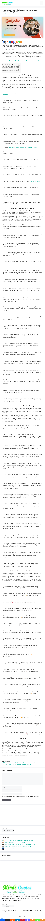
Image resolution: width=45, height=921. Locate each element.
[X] (5, 42)
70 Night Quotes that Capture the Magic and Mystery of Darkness (20, 849)
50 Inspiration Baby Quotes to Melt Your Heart (16, 842)
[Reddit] (7, 42)
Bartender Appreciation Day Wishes (11, 67)
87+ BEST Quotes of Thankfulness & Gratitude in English (23, 147)
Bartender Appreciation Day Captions (11, 70)
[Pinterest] (12, 42)
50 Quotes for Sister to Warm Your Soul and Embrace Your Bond (20, 844)
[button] (38, 3)
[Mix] (17, 42)
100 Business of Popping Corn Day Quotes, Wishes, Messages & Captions (20, 762)
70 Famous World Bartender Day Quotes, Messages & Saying (24, 60)
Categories (4, 828)
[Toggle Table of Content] (18, 65)
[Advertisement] (22, 815)
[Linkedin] (10, 42)
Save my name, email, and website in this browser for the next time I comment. (21, 796)
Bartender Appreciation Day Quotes (11, 66)
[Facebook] (3, 42)
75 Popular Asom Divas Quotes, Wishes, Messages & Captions (17, 764)
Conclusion (5, 71)
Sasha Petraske (35, 181)
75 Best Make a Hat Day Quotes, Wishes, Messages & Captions (19, 840)
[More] (21, 42)
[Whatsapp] (19, 42)
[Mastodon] (14, 42)
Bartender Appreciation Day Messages (11, 69)
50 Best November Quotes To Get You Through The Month (19, 846)
